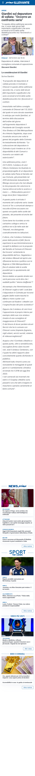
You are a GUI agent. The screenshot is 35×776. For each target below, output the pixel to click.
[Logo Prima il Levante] (17, 2)
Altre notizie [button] (28, 546)
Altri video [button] (28, 649)
